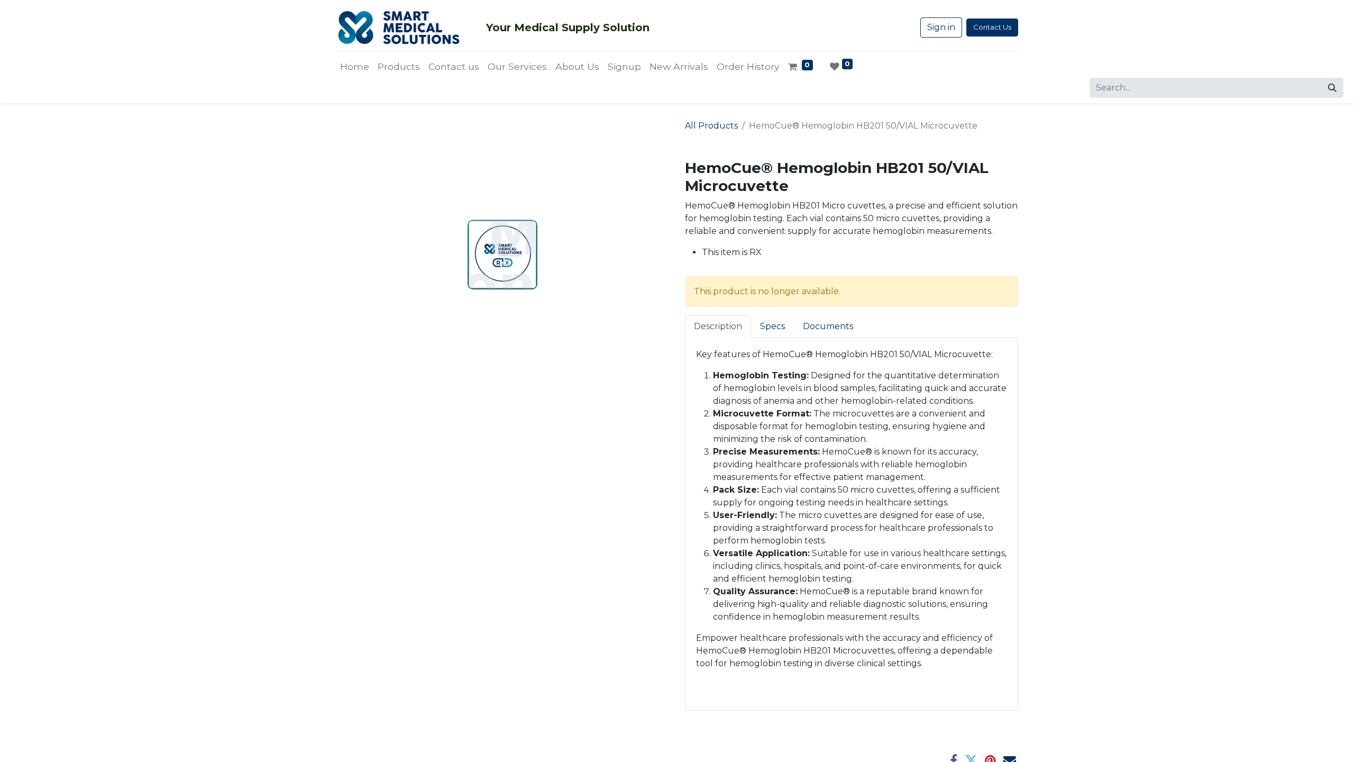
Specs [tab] (772, 326)
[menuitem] (354, 67)
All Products (711, 126)
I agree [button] (1000, 745)
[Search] (1332, 88)
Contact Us (992, 27)
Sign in (941, 27)
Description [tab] (718, 326)
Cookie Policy (664, 744)
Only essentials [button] (952, 745)
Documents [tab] (828, 326)
